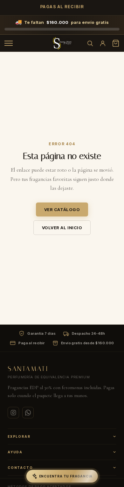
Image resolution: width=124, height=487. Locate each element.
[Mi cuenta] (102, 43)
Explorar (19, 436)
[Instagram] (13, 412)
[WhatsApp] (28, 412)
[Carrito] (116, 43)
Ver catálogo (62, 209)
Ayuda (15, 452)
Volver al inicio (62, 227)
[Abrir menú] (8, 43)
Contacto (20, 468)
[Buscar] (89, 43)
